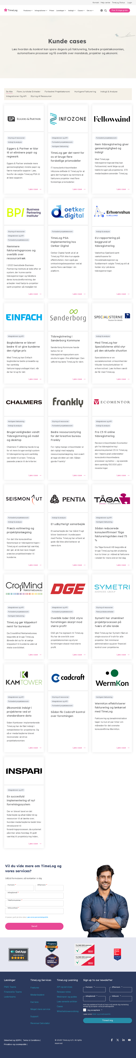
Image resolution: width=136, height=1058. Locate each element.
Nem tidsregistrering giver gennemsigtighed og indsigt (112, 148)
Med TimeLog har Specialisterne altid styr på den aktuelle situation (111, 346)
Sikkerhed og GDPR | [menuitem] (13, 1040)
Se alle (9, 92)
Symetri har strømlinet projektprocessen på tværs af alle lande (109, 622)
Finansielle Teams (13, 991)
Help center (105, 3)
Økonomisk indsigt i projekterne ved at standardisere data (19, 711)
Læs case (33, 189)
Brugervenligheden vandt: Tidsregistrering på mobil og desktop (23, 436)
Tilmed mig (107, 1020)
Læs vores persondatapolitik (37, 917)
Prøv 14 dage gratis (120, 10)
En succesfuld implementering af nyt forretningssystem (21, 800)
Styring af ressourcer (41, 96)
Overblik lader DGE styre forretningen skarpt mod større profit (67, 622)
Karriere (34, 1002)
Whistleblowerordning (67, 1011)
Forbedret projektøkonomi (57, 92)
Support (34, 1016)
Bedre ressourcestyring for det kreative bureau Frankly (66, 436)
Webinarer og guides (67, 996)
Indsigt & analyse (108, 92)
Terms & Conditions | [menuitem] (32, 1040)
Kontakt (96, 3)
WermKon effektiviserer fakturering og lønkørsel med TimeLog (110, 707)
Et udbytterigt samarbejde (68, 524)
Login (130, 3)
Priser (51, 11)
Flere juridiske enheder (28, 92)
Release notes (64, 991)
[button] (112, 1040)
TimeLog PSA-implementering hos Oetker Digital (63, 241)
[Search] (105, 10)
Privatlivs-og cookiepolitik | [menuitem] (15, 1044)
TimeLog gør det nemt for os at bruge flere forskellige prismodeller (67, 156)
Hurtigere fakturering (85, 92)
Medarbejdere (37, 994)
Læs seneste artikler (67, 1001)
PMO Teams (10, 987)
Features (34, 987)
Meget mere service (40, 1009)
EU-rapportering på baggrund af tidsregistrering (107, 241)
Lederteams (10, 996)
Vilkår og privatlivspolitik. (101, 1014)
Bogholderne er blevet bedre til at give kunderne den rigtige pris (23, 346)
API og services (64, 987)
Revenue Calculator (40, 1023)
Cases (60, 1006)
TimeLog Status (118, 3)
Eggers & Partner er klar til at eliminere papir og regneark (22, 152)
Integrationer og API (16, 96)
